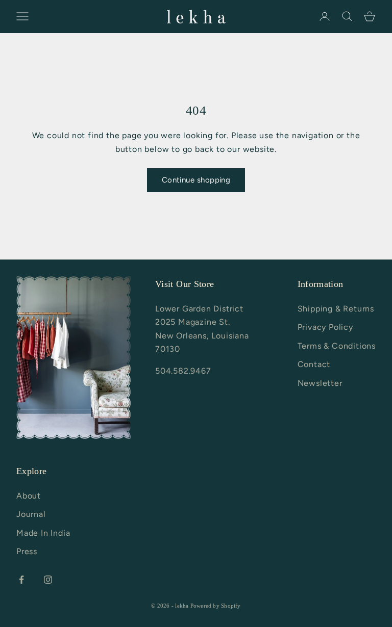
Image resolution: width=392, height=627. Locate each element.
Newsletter (320, 383)
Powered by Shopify (215, 606)
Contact (314, 364)
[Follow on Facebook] (21, 579)
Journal (31, 514)
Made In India (43, 533)
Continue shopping (196, 180)
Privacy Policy (325, 327)
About (28, 496)
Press (26, 551)
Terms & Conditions (337, 346)
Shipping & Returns (336, 309)
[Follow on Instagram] (48, 579)
